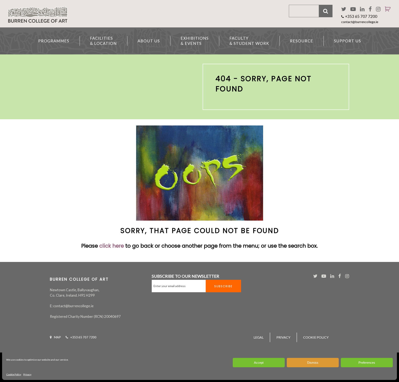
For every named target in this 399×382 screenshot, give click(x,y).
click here (111, 245)
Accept (259, 362)
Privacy (27, 374)
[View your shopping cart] (386, 14)
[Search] (325, 11)
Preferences (366, 362)
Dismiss (312, 362)
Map (57, 337)
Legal (259, 337)
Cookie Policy (13, 374)
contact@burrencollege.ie (359, 22)
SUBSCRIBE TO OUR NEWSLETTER (185, 276)
